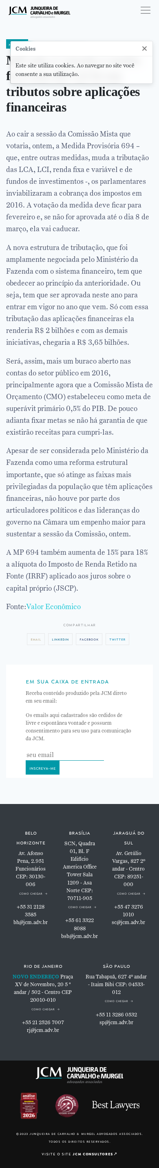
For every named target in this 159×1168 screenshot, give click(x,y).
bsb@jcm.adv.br (79, 936)
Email (36, 638)
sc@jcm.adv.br (128, 922)
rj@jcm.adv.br (43, 1030)
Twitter (117, 638)
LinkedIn (60, 638)
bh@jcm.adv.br (30, 922)
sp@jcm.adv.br (116, 1022)
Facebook (89, 638)
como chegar (30, 893)
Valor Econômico (53, 606)
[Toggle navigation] (145, 10)
